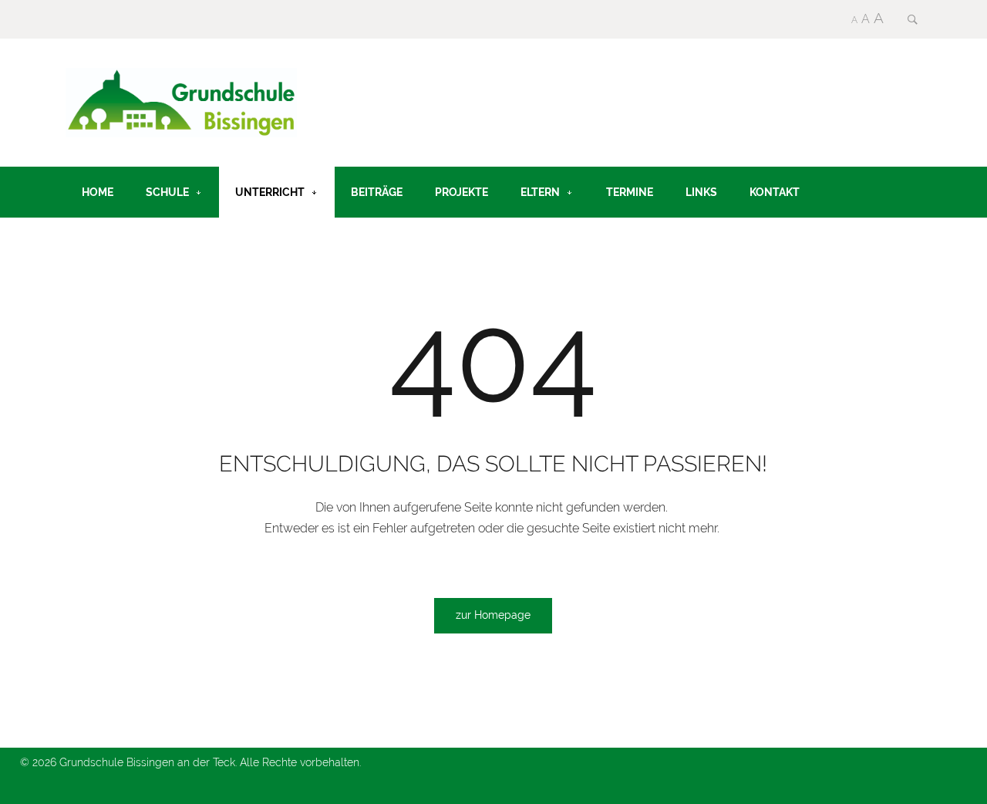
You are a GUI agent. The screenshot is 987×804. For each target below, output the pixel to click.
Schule (167, 191)
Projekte (461, 191)
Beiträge (377, 191)
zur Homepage (493, 615)
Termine (629, 191)
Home (97, 191)
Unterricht (270, 191)
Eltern (540, 191)
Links (701, 191)
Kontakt (775, 191)
